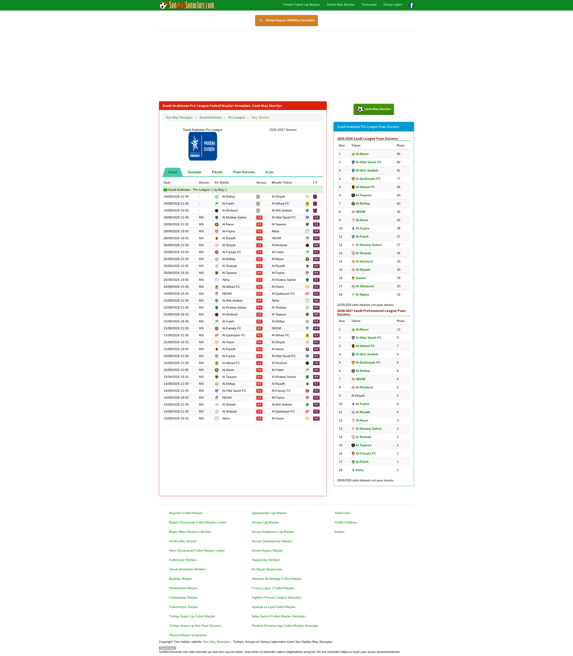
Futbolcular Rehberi (183, 560)
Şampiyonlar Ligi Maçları (269, 513)
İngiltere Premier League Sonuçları (276, 597)
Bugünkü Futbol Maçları (186, 513)
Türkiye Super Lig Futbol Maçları (192, 616)
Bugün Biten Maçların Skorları (190, 531)
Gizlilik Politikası (346, 522)
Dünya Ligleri (392, 4)
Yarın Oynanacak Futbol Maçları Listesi (196, 550)
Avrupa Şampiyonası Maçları (272, 541)
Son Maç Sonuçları (216, 641)
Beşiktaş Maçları (180, 578)
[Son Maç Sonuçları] (187, 5)
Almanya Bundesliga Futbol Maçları (277, 578)
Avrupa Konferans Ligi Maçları (273, 531)
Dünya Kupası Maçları (267, 550)
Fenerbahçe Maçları (183, 588)
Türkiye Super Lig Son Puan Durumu (195, 625)
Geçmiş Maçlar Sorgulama (188, 635)
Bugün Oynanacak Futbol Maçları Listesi (197, 522)
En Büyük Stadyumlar (267, 569)
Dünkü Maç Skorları (341, 4)
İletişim (339, 531)
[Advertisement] (286, 66)
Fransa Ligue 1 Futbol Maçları (273, 588)
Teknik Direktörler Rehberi (187, 569)
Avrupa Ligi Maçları (265, 522)
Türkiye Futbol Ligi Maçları (301, 4)
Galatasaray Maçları (183, 597)
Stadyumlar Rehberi (266, 560)
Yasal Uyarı (343, 513)
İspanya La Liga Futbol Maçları (274, 607)
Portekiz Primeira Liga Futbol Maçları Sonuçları (285, 625)
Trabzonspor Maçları (183, 607)
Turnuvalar (369, 4)
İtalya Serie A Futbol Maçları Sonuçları (279, 616)
